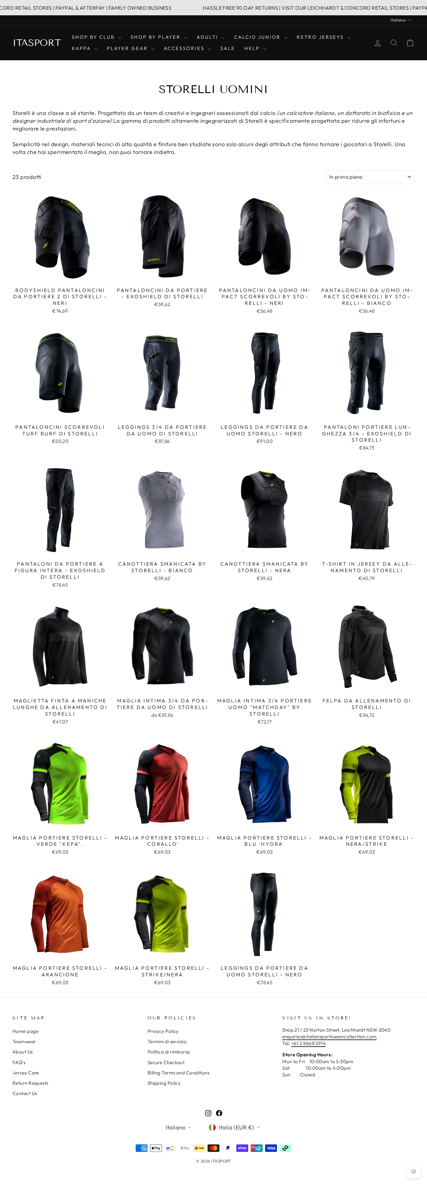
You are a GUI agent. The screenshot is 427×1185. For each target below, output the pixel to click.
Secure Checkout (166, 1062)
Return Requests (30, 1083)
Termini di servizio (167, 1041)
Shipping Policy (164, 1083)
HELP (253, 48)
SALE (227, 48)
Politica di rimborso (169, 1052)
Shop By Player (157, 37)
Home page (25, 1031)
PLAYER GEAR (128, 48)
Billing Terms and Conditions (179, 1073)
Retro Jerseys (321, 37)
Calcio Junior (258, 37)
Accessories (185, 48)
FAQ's (19, 1062)
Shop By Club (94, 37)
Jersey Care (26, 1073)
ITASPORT (37, 42)
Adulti (208, 37)
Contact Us (25, 1093)
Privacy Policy (163, 1031)
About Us (23, 1052)
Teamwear (24, 1041)
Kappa (82, 48)
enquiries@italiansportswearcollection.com (329, 1036)
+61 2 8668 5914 (308, 1043)
